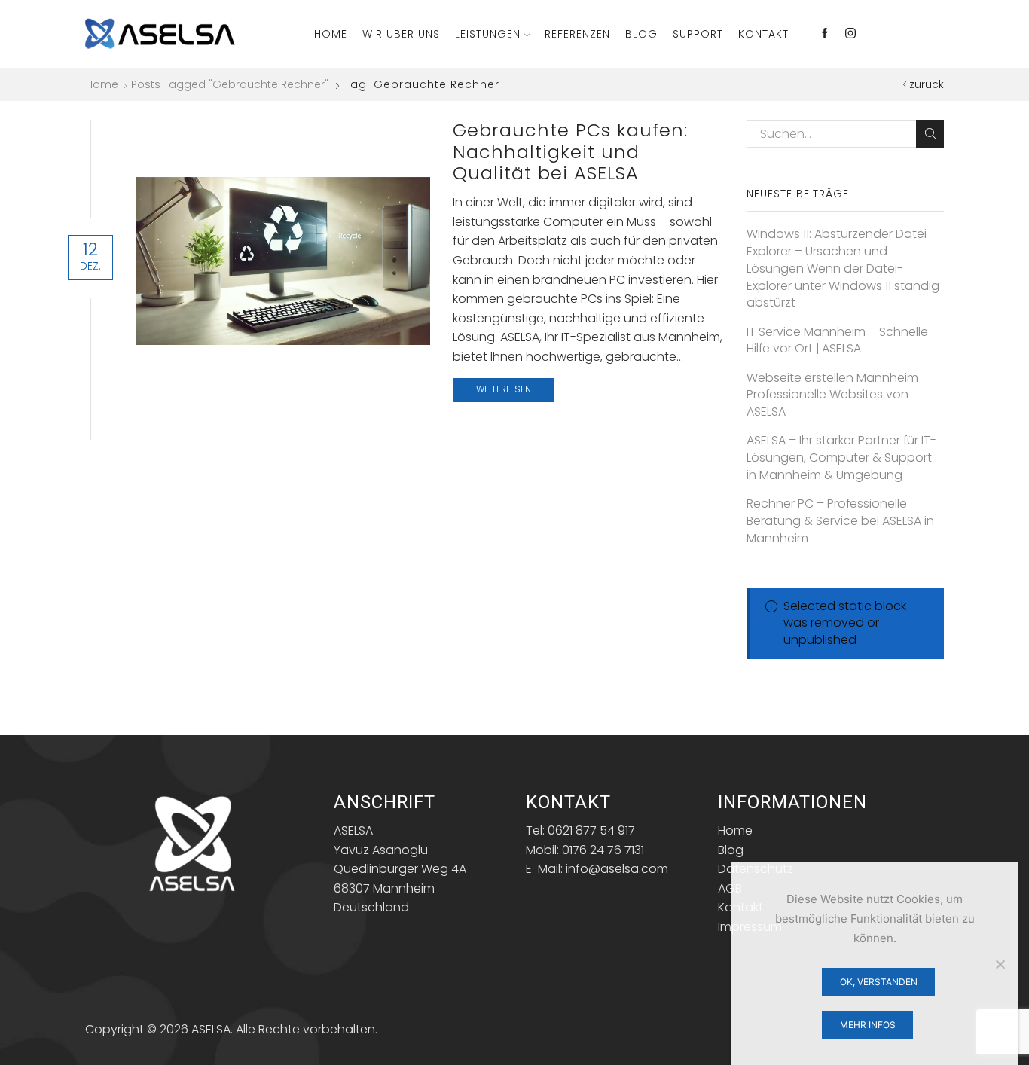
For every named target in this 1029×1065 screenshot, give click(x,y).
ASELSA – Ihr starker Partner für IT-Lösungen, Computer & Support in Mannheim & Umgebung (841, 458)
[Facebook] (825, 34)
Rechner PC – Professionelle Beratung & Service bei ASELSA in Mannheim (840, 521)
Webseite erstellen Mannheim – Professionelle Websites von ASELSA (838, 395)
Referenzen (577, 33)
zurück (926, 84)
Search (930, 134)
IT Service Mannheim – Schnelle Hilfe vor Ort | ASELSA (837, 341)
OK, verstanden (879, 981)
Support (698, 33)
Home (330, 33)
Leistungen (488, 33)
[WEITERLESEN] (283, 258)
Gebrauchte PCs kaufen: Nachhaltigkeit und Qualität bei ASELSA (570, 151)
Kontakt (763, 33)
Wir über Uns (401, 33)
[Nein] (999, 964)
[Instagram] (850, 34)
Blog (641, 33)
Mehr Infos (868, 1024)
